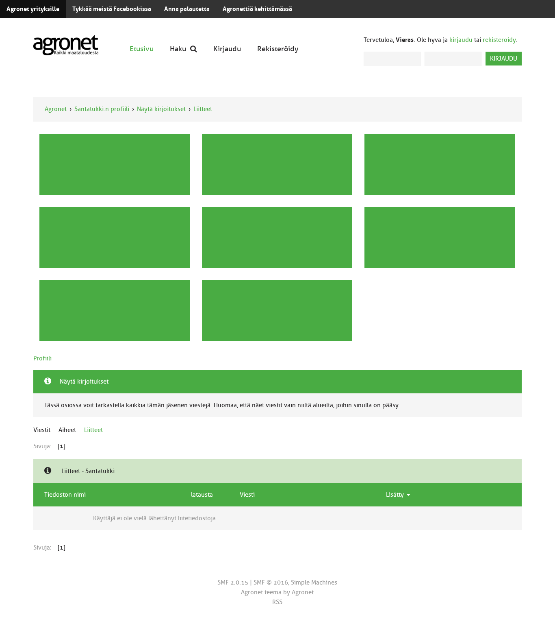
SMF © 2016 (271, 582)
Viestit (41, 430)
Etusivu (142, 48)
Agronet (56, 109)
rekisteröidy (499, 40)
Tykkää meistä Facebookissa (111, 9)
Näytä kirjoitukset (161, 109)
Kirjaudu (227, 48)
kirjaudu (461, 40)
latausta (202, 494)
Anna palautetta (187, 9)
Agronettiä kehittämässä (257, 9)
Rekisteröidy (278, 48)
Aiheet (67, 430)
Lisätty (395, 494)
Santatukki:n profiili (101, 109)
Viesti (247, 494)
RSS (277, 602)
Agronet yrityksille (33, 9)
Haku (178, 48)
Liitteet (202, 109)
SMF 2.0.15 (232, 582)
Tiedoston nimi (65, 494)
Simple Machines (314, 582)
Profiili (42, 358)
